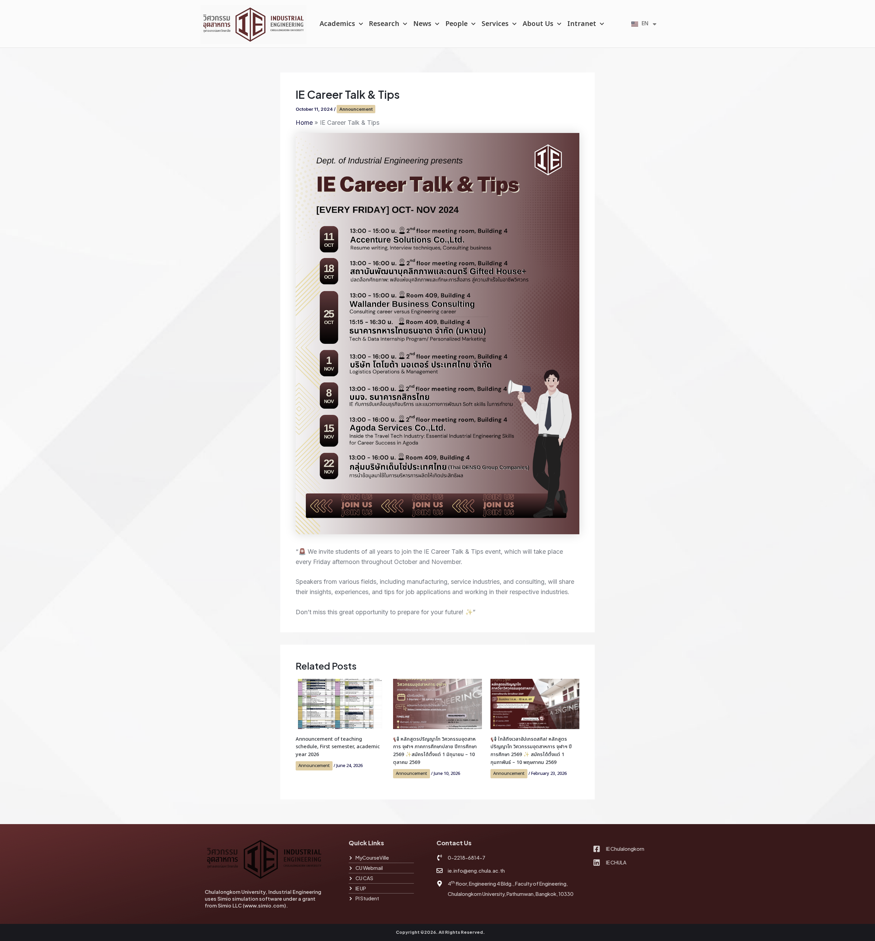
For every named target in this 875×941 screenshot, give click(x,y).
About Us (538, 24)
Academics (337, 24)
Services (495, 24)
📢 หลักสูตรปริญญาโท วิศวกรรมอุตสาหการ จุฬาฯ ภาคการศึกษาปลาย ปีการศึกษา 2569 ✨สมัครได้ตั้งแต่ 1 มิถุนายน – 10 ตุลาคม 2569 (435, 751)
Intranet (581, 24)
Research (384, 24)
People (456, 24)
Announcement (356, 109)
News (422, 24)
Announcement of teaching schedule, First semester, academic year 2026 (338, 747)
